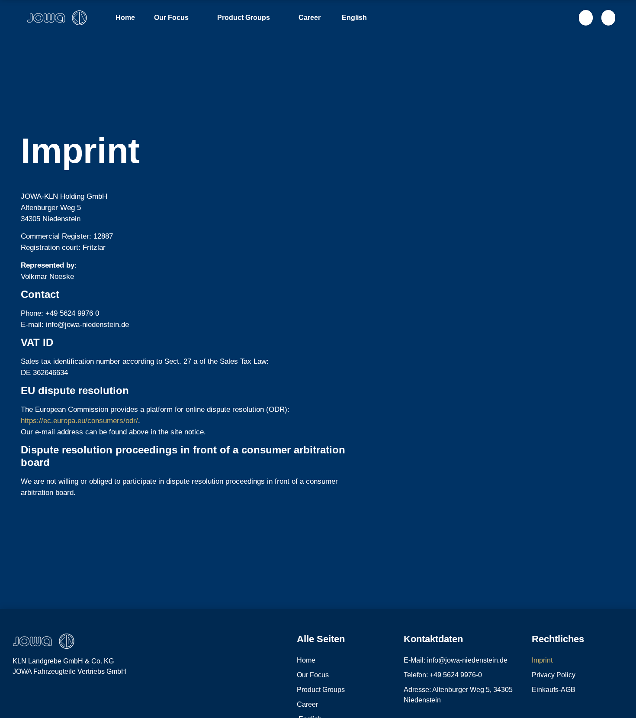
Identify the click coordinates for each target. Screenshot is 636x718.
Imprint (542, 660)
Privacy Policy (553, 675)
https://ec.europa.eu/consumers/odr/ (79, 421)
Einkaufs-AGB (553, 689)
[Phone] (17, 695)
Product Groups (243, 17)
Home (125, 17)
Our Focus (171, 17)
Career (310, 17)
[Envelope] (36, 695)
